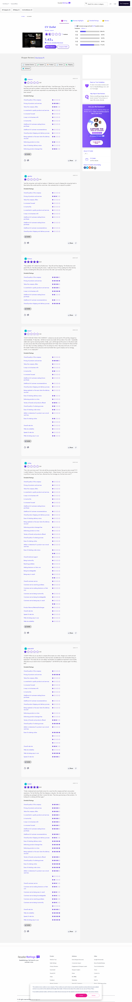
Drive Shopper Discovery (78, 959)
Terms (95, 969)
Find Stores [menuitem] (5, 4)
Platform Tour (53, 959)
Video (51, 976)
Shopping (47, 30)
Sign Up (96, 980)
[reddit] (90, 167)
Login (95, 976)
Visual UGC (52, 973)
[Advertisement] (96, 66)
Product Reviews (54, 966)
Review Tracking (54, 983)
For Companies (124, 3)
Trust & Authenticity (99, 966)
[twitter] (87, 167)
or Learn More (98, 113)
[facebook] (85, 167)
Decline (93, 995)
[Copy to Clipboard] (95, 168)
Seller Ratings (53, 963)
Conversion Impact (76, 963)
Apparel (52, 30)
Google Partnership (98, 959)
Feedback (52, 980)
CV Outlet (50, 27)
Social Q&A (52, 969)
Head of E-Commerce (77, 983)
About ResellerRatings (99, 963)
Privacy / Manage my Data (100, 983)
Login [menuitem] (115, 4)
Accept (81, 995)
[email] (92, 167)
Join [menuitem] (110, 4)
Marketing (74, 980)
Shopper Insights (76, 969)
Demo (73, 973)
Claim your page (96, 142)
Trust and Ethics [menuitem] (14, 4)
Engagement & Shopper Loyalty (79, 966)
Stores (23, 16)
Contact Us (97, 973)
